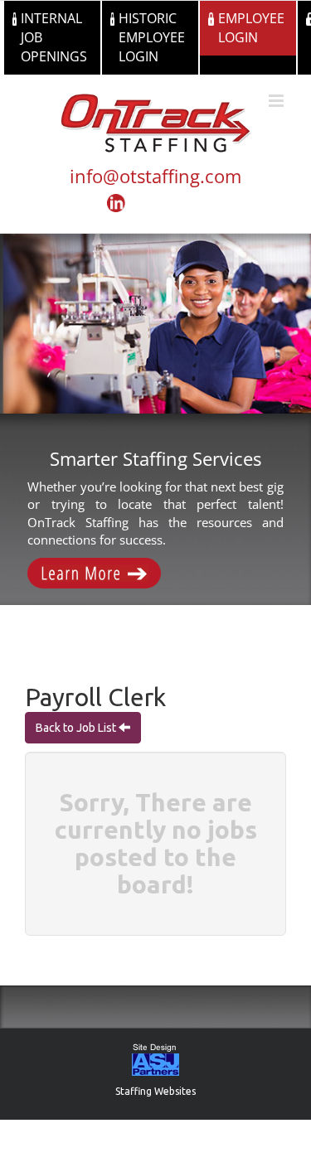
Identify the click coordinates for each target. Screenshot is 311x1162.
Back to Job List (77, 727)
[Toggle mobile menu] (277, 100)
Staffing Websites (155, 1091)
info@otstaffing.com (155, 175)
